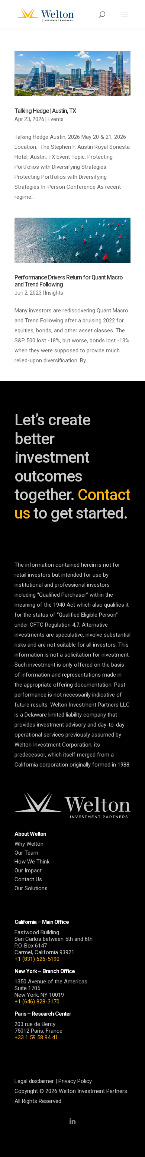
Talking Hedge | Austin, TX (45, 110)
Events (56, 119)
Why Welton (29, 844)
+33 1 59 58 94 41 (36, 1037)
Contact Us (28, 879)
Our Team (26, 852)
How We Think (31, 861)
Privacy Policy (75, 1081)
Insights (54, 293)
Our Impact (28, 870)
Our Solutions (31, 888)
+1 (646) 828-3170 (36, 1001)
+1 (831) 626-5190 (36, 959)
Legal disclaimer (34, 1081)
